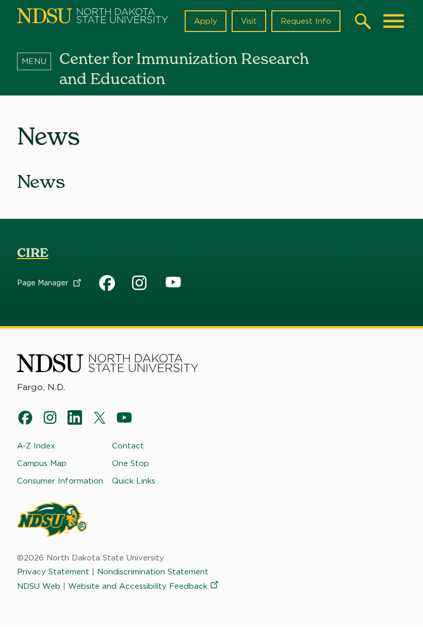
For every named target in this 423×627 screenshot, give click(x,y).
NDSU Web (38, 586)
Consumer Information (60, 481)
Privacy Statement (53, 571)
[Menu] (38, 61)
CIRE (32, 252)
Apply (205, 21)
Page (43, 283)
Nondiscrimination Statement (152, 571)
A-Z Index (36, 446)
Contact (128, 446)
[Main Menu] (393, 21)
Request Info (306, 21)
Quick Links (133, 481)
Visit (249, 21)
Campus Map (42, 463)
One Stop (130, 463)
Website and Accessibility (137, 586)
